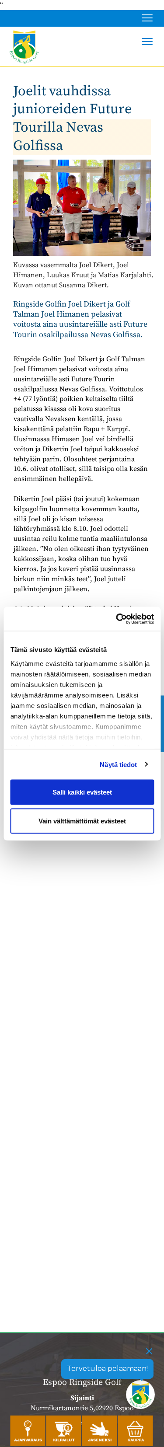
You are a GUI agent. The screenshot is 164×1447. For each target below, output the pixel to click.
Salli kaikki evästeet (82, 792)
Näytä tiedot (118, 764)
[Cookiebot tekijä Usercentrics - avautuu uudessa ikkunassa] (117, 618)
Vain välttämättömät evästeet (82, 820)
